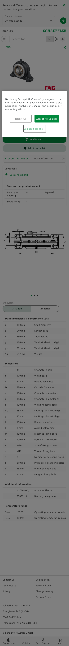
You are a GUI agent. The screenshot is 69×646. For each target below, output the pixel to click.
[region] (34, 114)
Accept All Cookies (46, 118)
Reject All (20, 118)
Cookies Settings (33, 128)
